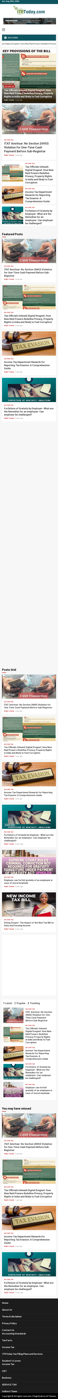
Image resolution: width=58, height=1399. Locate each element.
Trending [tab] (34, 1003)
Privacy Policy (9, 1323)
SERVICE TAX (9, 1384)
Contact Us (8, 1330)
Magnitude (38, 1396)
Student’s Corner (11, 1360)
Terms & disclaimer (12, 1316)
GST (4, 1371)
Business (6, 1377)
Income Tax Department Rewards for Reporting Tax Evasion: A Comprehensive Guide (12, 195)
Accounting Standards (14, 1333)
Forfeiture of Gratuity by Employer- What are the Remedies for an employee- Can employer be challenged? (12, 215)
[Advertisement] (29, 544)
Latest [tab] (8, 1003)
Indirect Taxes (9, 1391)
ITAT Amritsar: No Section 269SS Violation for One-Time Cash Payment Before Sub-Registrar (29, 119)
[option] (29, 75)
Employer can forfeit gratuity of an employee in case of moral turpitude (29, 862)
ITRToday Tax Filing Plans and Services (22, 1353)
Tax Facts (7, 1340)
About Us (7, 1309)
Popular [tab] (20, 1003)
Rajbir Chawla (9, 100)
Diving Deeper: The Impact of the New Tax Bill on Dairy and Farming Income (29, 904)
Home (5, 1302)
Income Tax (9, 86)
